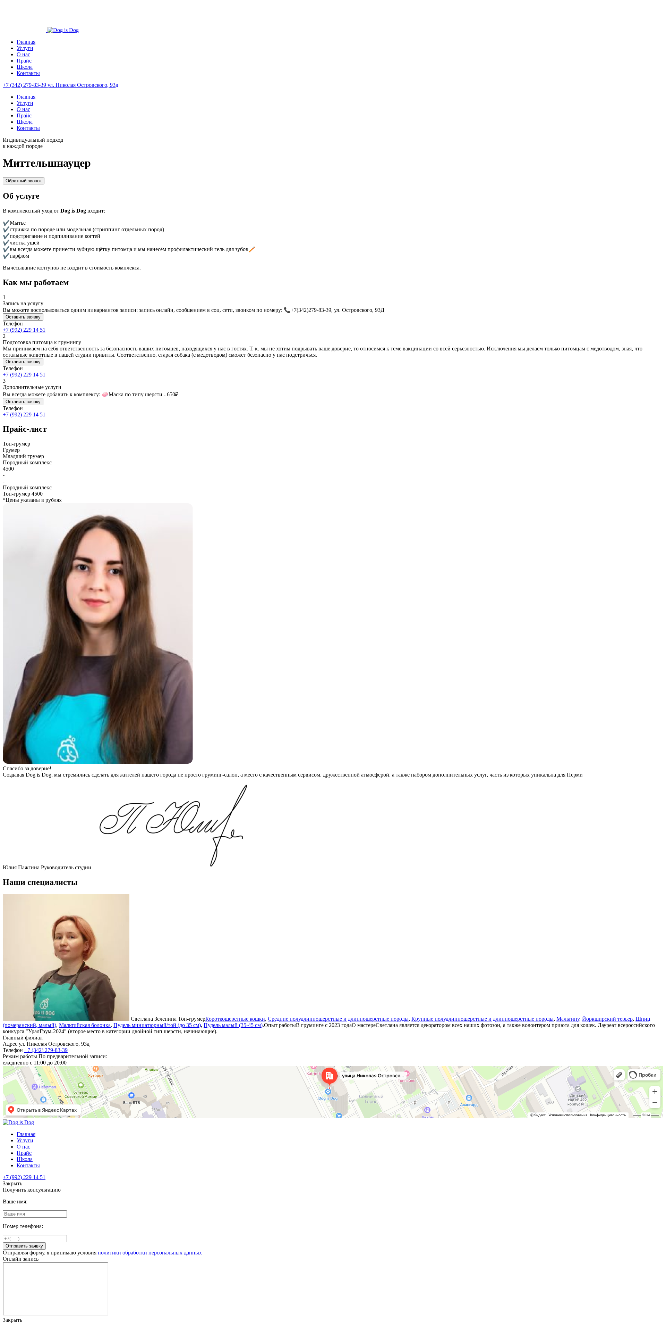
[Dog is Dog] (25, 30)
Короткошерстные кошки (235, 1019)
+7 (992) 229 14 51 (24, 330)
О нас (23, 54)
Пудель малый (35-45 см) (233, 1025)
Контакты (28, 73)
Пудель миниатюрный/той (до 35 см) (157, 1025)
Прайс (24, 61)
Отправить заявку (24, 1246)
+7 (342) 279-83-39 (46, 1050)
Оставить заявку (23, 317)
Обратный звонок (24, 180)
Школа (25, 67)
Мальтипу (567, 1019)
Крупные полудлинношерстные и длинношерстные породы (482, 1019)
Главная (26, 42)
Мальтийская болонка (85, 1025)
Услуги (25, 48)
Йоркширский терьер (607, 1019)
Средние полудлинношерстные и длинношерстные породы (338, 1019)
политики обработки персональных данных (150, 1252)
